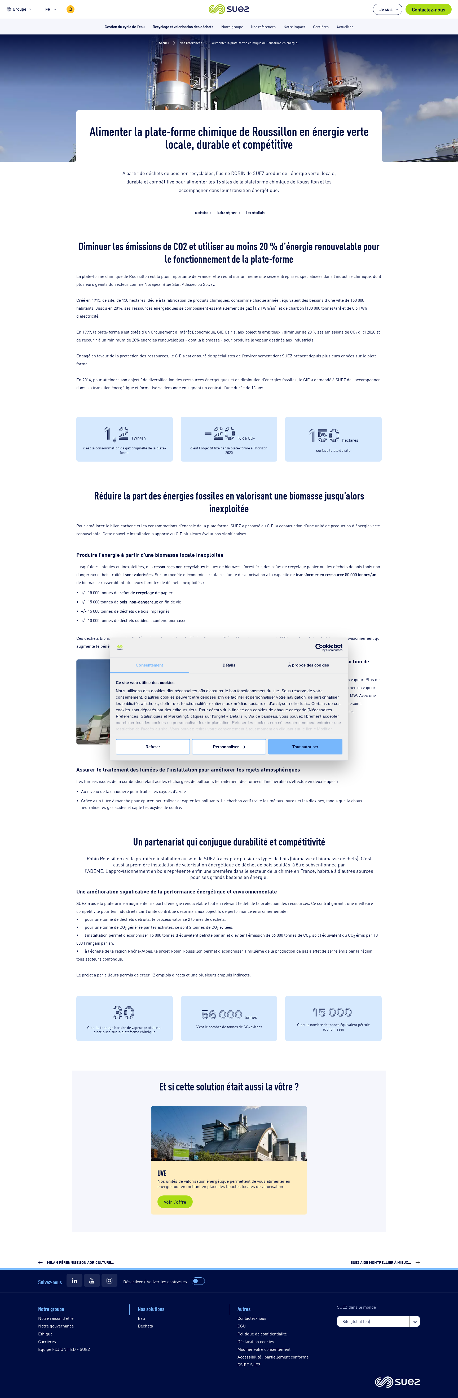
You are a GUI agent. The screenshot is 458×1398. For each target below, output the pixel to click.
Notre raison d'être (55, 1318)
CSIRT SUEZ (249, 1364)
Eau (141, 1318)
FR (48, 9)
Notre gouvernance (56, 1326)
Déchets (145, 1326)
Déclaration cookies (255, 1341)
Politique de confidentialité (262, 1333)
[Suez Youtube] (92, 1280)
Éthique (45, 1333)
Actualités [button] (345, 26)
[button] (229, 9)
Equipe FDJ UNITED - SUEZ (64, 1349)
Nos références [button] (263, 26)
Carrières (47, 1341)
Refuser (153, 746)
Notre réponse (227, 212)
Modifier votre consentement (263, 1349)
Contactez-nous (428, 9)
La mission (200, 212)
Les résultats (255, 212)
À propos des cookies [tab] (308, 665)
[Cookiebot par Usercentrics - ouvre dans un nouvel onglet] (319, 648)
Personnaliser (226, 746)
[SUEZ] (397, 1382)
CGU (241, 1326)
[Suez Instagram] (109, 1280)
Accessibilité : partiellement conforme (273, 1357)
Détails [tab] (229, 665)
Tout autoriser (305, 746)
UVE (161, 1172)
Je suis (386, 9)
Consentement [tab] (149, 665)
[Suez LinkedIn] (74, 1280)
